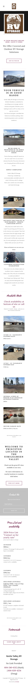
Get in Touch (14, 60)
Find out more (14, 483)
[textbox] (14, 503)
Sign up (14, 510)
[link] (14, 6)
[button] (4, 6)
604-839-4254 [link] (14, 670)
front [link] (14, 650)
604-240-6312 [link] (10, 667)
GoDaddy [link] (17, 681)
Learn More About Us (14, 642)
